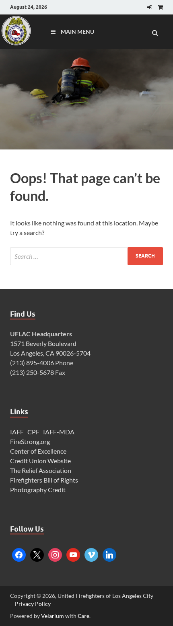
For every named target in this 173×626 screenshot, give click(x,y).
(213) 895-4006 (32, 362)
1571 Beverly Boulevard (43, 343)
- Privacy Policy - (33, 603)
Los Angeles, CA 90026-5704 (50, 353)
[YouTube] (73, 554)
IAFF (17, 432)
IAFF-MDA (58, 432)
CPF (33, 432)
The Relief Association (40, 470)
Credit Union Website (40, 460)
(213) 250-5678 (32, 372)
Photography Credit (38, 489)
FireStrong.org (30, 441)
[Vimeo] (91, 554)
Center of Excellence (38, 451)
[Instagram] (55, 554)
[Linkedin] (109, 554)
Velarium (52, 615)
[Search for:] (86, 256)
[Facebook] (19, 554)
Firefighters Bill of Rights (44, 480)
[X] (37, 554)
